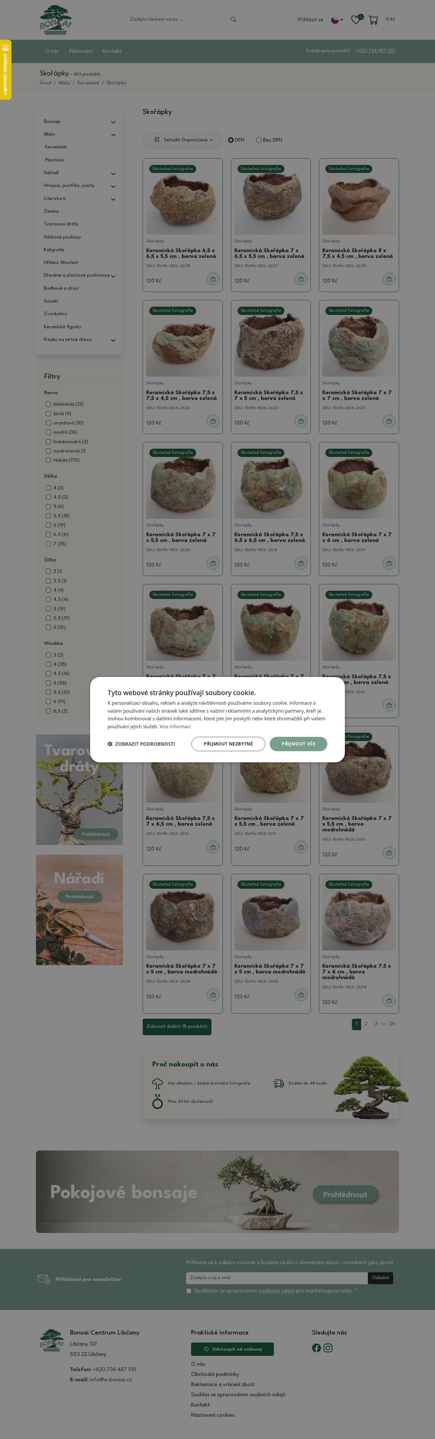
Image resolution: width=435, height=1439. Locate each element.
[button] (141, 743)
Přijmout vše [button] (298, 744)
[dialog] (217, 719)
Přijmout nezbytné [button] (228, 744)
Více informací (175, 726)
